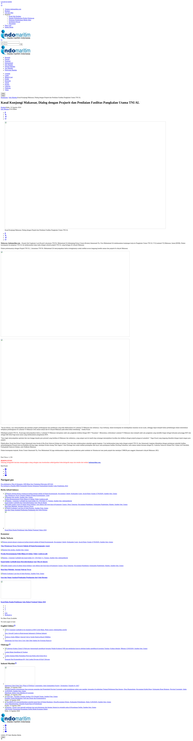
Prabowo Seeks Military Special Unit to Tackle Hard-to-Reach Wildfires (28, 637)
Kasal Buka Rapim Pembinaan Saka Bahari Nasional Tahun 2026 (26, 530)
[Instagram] (5, 473)
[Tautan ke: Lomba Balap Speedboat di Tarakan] (76, 648)
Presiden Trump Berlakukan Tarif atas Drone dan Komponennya (25, 698)
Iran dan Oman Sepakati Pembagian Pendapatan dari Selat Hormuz (26, 510)
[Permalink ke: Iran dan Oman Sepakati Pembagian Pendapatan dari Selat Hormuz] (26, 508)
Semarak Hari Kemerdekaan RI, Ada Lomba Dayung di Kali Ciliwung (27, 659)
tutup (3, 93)
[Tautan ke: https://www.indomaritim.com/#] (10, 645)
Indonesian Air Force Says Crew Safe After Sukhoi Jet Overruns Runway (28, 640)
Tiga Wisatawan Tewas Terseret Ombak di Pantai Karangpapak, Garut (27, 495)
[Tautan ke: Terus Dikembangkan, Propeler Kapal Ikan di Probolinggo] (58, 702)
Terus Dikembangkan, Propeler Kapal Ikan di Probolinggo (23, 704)
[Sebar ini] (5, 113)
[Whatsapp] (5, 119)
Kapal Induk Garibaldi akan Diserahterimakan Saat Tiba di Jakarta (26, 503)
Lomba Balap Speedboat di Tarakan (16, 652)
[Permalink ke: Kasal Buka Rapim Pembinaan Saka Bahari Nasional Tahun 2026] (20, 528)
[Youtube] (6, 475)
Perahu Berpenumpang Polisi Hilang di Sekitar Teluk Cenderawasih (26, 499)
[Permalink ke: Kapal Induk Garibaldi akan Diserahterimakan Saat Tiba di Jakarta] (38, 501)
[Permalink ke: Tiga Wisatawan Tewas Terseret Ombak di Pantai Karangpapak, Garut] (61, 493)
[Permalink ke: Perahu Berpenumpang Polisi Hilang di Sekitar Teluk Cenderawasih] (19, 497)
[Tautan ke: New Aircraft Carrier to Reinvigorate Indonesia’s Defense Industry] (36, 630)
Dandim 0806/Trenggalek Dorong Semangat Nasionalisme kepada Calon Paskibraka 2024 (34, 486)
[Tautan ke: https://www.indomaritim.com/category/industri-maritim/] (16, 663)
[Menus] (1, 4)
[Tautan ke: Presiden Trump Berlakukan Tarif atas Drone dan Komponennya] (31, 696)
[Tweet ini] (5, 115)
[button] (21, 44)
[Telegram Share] (5, 117)
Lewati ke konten (6, 2)
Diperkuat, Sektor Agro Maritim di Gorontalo (19, 693)
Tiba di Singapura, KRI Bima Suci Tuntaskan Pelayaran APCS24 (27, 484)
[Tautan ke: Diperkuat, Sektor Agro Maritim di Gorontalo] (98, 691)
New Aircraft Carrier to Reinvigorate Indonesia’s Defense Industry (26, 633)
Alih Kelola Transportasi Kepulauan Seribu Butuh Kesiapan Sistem (26, 709)
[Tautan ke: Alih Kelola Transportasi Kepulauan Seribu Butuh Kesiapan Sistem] (50, 707)
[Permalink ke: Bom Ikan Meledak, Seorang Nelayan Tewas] (66, 504)
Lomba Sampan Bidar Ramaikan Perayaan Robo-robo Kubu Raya (26, 656)
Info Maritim (5, 109)
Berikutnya (8, 615)
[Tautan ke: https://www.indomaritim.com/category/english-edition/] (15, 626)
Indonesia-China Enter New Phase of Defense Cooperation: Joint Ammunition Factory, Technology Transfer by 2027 (42, 685)
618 (6, 613)
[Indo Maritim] (15, 38)
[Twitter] (5, 471)
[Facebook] (5, 469)
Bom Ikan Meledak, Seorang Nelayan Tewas (19, 506)
